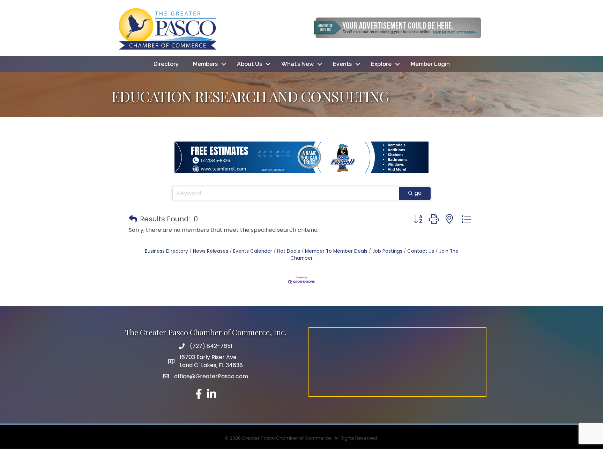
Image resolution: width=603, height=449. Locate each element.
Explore (381, 64)
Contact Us (420, 251)
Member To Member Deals (336, 251)
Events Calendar (252, 251)
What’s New (297, 64)
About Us (249, 64)
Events (342, 64)
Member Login (430, 64)
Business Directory (166, 251)
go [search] (418, 193)
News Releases (210, 251)
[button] (133, 219)
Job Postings (387, 251)
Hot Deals (288, 251)
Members (205, 64)
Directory (166, 64)
